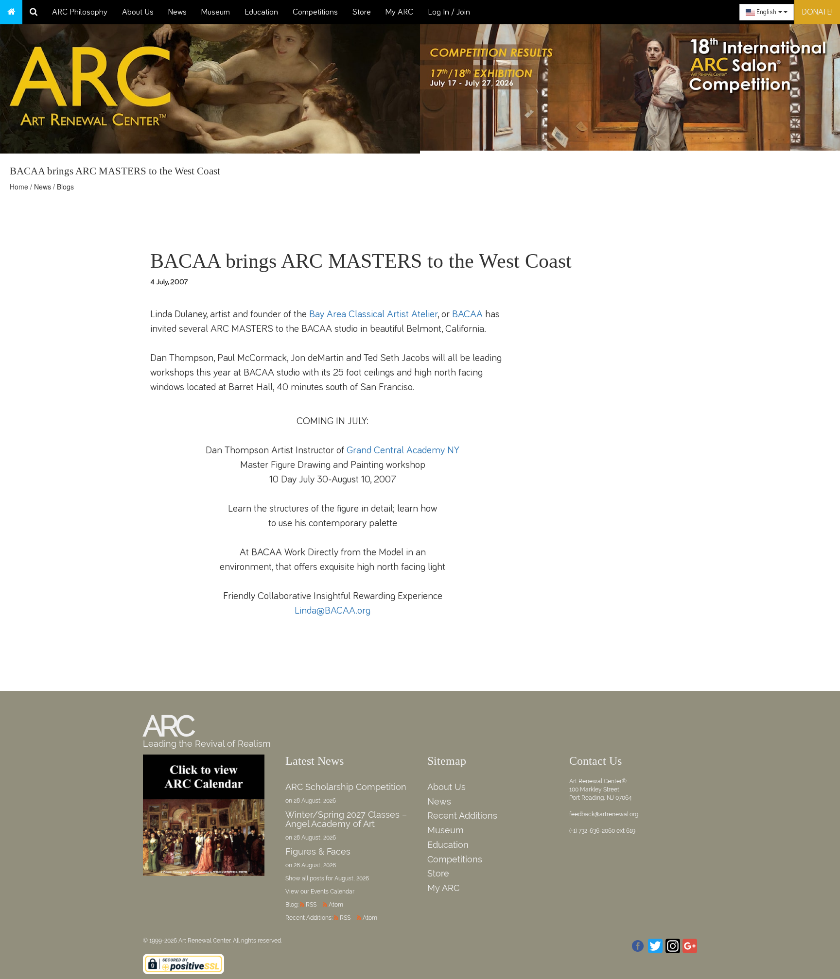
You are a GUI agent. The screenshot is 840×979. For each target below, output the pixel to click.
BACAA (467, 314)
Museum (215, 12)
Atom (336, 904)
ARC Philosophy (79, 12)
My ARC (399, 12)
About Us (138, 12)
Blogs (65, 186)
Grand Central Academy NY (403, 450)
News (177, 12)
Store (361, 12)
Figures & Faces (317, 851)
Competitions (315, 12)
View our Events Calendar (319, 891)
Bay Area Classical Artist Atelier (373, 314)
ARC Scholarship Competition (345, 787)
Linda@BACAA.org (332, 610)
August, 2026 (351, 878)
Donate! (817, 12)
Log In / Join (449, 12)
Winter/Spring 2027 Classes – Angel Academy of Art (346, 819)
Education (261, 12)
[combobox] (766, 12)
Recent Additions (462, 815)
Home (19, 186)
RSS (311, 904)
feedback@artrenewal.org (603, 814)
